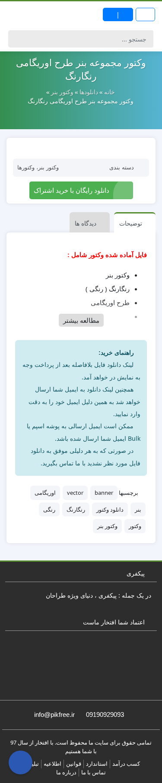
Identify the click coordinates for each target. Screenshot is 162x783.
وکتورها (26, 167)
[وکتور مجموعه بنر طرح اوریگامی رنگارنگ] (81, 148)
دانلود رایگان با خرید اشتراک (71, 190)
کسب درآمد (126, 763)
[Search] (16, 39)
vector (75, 493)
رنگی (49, 509)
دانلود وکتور (110, 509)
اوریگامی (45, 493)
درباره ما (66, 772)
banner (104, 493)
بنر (138, 509)
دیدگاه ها (85, 223)
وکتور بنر (48, 167)
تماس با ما (93, 772)
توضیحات (130, 223)
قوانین (73, 763)
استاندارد (97, 763)
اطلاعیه (52, 763)
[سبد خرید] (20, 762)
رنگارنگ (76, 509)
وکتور (135, 526)
